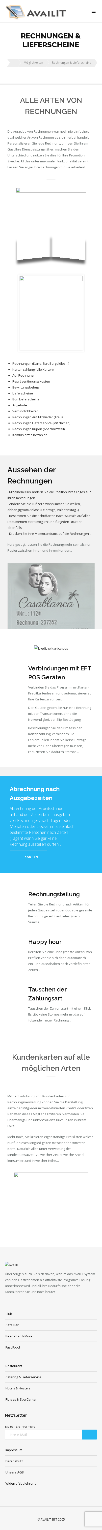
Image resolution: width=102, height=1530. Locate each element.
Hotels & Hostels (17, 1388)
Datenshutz (14, 1461)
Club (8, 1314)
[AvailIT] (36, 11)
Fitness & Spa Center (21, 1399)
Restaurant (13, 1366)
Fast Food (12, 1347)
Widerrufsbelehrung (20, 1483)
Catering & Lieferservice (23, 1377)
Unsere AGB (14, 1472)
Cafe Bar (12, 1325)
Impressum (13, 1450)
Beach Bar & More (18, 1336)
